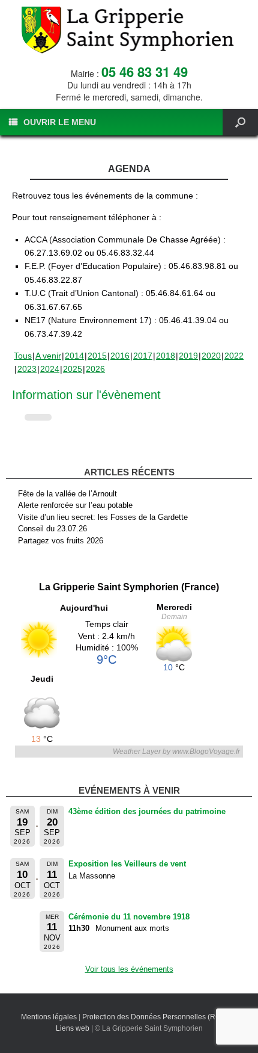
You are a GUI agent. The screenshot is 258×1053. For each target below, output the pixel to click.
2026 (95, 369)
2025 (72, 369)
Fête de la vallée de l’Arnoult (67, 493)
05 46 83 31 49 (144, 71)
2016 (120, 355)
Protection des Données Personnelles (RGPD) (157, 1017)
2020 (211, 355)
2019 (188, 355)
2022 (234, 355)
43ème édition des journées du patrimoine (147, 811)
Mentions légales (49, 1017)
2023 (27, 369)
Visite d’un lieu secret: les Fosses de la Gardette (103, 517)
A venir (48, 355)
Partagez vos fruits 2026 (60, 540)
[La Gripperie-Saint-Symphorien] (129, 30)
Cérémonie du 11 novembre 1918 (129, 916)
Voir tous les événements (129, 969)
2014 (74, 355)
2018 (165, 355)
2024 (49, 369)
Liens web (72, 1028)
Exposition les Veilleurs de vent (127, 863)
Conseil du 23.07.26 (52, 528)
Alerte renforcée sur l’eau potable (75, 505)
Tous (23, 355)
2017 (142, 355)
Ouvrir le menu (59, 122)
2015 (97, 355)
